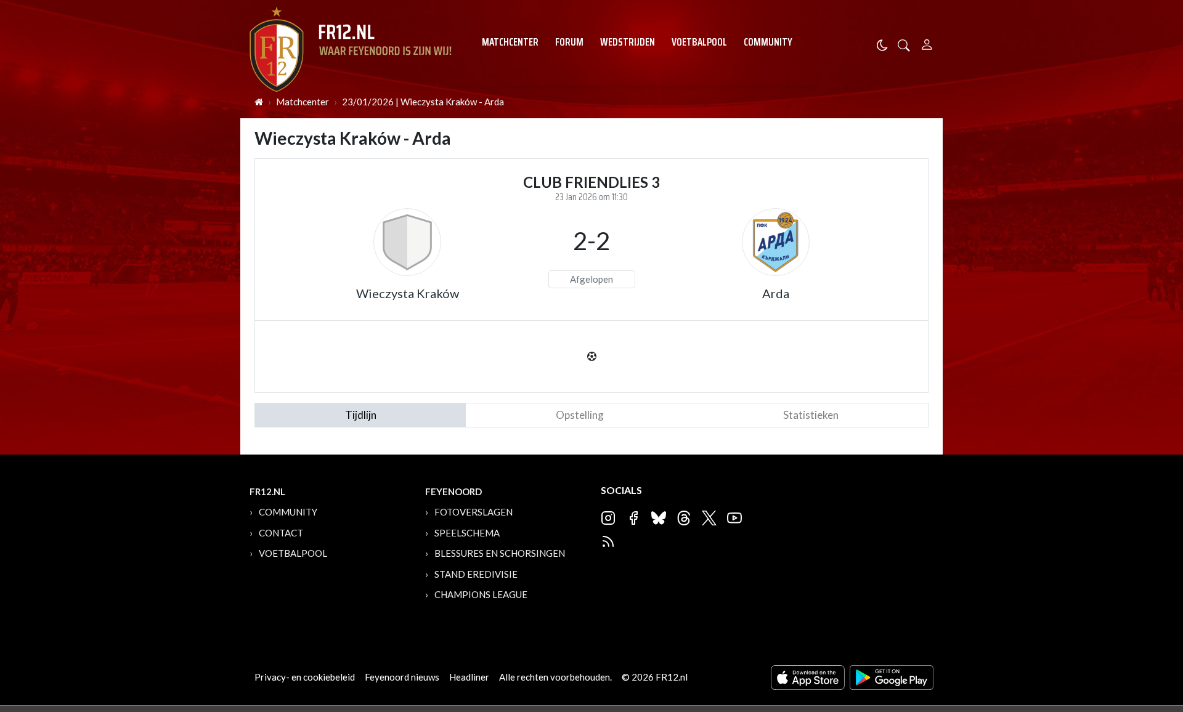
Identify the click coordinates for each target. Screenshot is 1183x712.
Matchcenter (510, 42)
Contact (281, 532)
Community (768, 42)
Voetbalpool (699, 42)
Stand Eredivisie (476, 574)
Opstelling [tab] (580, 414)
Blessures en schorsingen (499, 553)
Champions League (480, 594)
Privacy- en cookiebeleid (304, 676)
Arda (775, 293)
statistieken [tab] (811, 414)
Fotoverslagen (473, 511)
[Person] (927, 43)
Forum (569, 42)
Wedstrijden (627, 42)
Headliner (469, 676)
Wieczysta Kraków (407, 293)
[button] (904, 44)
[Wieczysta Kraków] (407, 242)
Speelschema (467, 532)
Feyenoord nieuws (402, 676)
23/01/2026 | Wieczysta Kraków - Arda (423, 101)
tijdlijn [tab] (360, 414)
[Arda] (776, 242)
